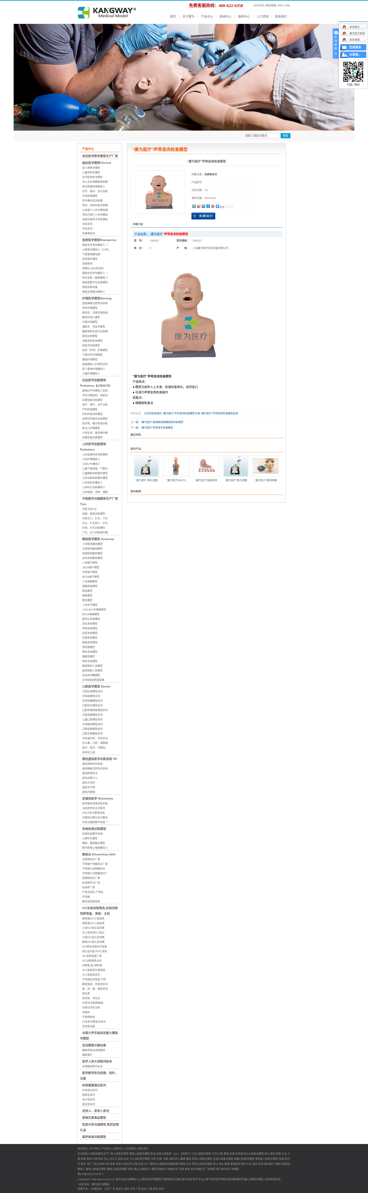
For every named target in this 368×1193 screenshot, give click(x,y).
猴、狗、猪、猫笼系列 (95, 988)
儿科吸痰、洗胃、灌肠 (95, 492)
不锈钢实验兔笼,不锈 (94, 979)
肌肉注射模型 (90, 336)
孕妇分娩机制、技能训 (95, 395)
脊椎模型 (87, 595)
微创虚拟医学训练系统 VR (99, 759)
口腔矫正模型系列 (92, 705)
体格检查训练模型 (94, 828)
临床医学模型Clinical (96, 162)
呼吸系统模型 (90, 628)
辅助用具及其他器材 (93, 1050)
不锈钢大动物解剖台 (93, 868)
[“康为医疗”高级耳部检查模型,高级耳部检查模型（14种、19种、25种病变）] (206, 466)
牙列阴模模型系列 (92, 700)
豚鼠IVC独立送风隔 (93, 942)
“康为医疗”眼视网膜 (266, 480)
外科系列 (87, 228)
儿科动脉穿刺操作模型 (95, 478)
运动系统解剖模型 (92, 558)
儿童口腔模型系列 (92, 719)
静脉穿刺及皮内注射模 (95, 331)
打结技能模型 (90, 196)
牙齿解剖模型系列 (92, 724)
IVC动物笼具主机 (92, 960)
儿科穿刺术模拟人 (92, 482)
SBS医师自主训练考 (93, 808)
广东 (112, 1188)
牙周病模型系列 (91, 696)
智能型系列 (88, 1095)
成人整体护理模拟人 (93, 368)
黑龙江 (120, 1188)
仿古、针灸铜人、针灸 (95, 523)
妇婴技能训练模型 (92, 400)
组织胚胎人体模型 (92, 670)
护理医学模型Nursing (97, 298)
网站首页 (83, 1148)
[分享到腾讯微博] (203, 206)
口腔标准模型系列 (92, 691)
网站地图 (271, 5)
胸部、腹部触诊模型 (93, 843)
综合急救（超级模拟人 (95, 277)
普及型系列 (88, 1104)
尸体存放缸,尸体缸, (93, 892)
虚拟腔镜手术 (90, 773)
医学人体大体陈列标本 (97, 1061)
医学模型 (145, 1158)
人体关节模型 (90, 605)
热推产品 (83, 1188)
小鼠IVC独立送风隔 (93, 927)
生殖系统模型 (90, 637)
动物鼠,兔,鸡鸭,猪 (92, 965)
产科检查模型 (90, 409)
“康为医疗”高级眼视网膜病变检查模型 (162, 422)
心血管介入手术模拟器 (95, 210)
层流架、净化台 (91, 998)
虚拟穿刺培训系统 (92, 763)
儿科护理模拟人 (91, 459)
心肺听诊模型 (90, 838)
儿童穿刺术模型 (91, 172)
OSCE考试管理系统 (93, 812)
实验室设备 (88, 1026)
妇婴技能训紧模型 (92, 437)
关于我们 (95, 1148)
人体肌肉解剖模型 (92, 544)
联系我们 (281, 16)
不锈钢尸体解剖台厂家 (95, 864)
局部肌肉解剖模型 (92, 553)
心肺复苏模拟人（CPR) (95, 249)
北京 (144, 1188)
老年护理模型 (90, 308)
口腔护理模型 (90, 322)
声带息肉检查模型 (159, 376)
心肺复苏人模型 (148, 1169)
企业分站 (259, 5)
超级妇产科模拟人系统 (95, 390)
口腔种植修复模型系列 (95, 710)
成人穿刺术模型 (91, 167)
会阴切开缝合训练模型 (95, 418)
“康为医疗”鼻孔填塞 (146, 480)
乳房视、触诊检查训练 (95, 423)
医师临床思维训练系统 (95, 803)
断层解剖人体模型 (92, 665)
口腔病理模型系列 (92, 714)
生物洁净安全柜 (91, 1007)
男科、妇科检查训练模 (95, 205)
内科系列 (87, 224)
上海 (149, 1188)
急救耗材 (87, 263)
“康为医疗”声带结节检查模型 (157, 427)
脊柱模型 (87, 600)
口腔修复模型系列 (92, 729)
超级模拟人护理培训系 (95, 364)
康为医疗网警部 (100, 1184)
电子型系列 (88, 1099)
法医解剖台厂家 (91, 859)
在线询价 (203, 216)
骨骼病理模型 (90, 586)
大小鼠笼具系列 (91, 974)
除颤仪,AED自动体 (93, 268)
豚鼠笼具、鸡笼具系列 (95, 984)
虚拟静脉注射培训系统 (95, 303)
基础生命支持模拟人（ (95, 273)
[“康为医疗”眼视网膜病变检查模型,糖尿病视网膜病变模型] (266, 466)
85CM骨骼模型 (90, 614)
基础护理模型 (90, 359)
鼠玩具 (86, 993)
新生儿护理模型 (91, 428)
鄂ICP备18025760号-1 (91, 1174)
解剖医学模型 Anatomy (98, 539)
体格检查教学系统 (92, 833)
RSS (280, 5)
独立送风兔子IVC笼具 (94, 951)
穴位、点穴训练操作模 (95, 532)
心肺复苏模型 (142, 1153)
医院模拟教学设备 (237, 1179)
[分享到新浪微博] (198, 206)
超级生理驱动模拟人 (93, 291)
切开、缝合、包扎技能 (95, 191)
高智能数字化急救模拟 (95, 282)
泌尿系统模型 (90, 633)
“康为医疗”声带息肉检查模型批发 (219, 413)
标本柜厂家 (88, 887)
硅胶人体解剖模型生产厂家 (98, 1153)
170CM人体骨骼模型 (94, 609)
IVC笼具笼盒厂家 (92, 956)
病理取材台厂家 (91, 878)
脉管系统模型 (90, 642)
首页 (173, 16)
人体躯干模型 (90, 562)
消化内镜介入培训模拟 (95, 214)
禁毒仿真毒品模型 (94, 1117)
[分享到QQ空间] (193, 206)
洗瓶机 (86, 1012)
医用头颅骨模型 (91, 619)
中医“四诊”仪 (89, 509)
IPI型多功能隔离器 (92, 1002)
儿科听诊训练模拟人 (93, 487)
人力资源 (263, 16)
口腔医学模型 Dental (96, 686)
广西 (138, 1188)
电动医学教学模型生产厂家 (100, 156)
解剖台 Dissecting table (99, 854)
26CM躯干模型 (90, 567)
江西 (132, 1188)
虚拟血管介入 (90, 778)
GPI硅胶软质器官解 (93, 680)
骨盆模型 (87, 590)
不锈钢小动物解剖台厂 (95, 873)
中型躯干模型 (90, 572)
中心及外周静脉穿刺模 (95, 181)
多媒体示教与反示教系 (95, 817)
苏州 (161, 1188)
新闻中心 (225, 16)
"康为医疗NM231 (176, 480)
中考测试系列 (90, 1090)
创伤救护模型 (90, 259)
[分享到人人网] (208, 206)
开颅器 (86, 896)
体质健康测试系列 (94, 1085)
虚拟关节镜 (88, 787)
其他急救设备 (90, 287)
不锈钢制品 (88, 1017)
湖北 (126, 1188)
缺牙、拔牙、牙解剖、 (95, 747)
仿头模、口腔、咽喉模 (95, 743)
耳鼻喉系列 (88, 233)
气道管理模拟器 (91, 254)
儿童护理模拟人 (91, 373)
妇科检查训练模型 (92, 414)
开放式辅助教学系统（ (95, 822)
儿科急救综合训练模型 (95, 454)
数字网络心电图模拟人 (95, 847)
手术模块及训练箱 (92, 200)
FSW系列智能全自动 (94, 1021)
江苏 (106, 1188)
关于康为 (188, 16)
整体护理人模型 (91, 317)
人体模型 (234, 1169)
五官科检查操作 (152, 413)
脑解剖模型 (88, 656)
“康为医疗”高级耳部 (206, 480)
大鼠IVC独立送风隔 (93, 937)
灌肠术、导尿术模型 (93, 326)
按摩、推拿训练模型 (93, 513)
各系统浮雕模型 (91, 675)
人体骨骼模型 (90, 581)
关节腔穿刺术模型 (92, 177)
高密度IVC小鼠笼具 (93, 918)
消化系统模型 (90, 623)
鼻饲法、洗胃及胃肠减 (95, 312)
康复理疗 (87, 1054)
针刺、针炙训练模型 (93, 527)
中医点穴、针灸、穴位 (95, 518)
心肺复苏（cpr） (170, 1153)
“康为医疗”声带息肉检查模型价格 (181, 413)
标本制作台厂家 (91, 882)
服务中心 (244, 16)
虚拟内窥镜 (88, 792)
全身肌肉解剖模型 (92, 548)
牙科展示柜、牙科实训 (95, 738)
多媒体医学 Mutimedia (97, 798)
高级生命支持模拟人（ (95, 244)
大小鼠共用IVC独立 (93, 932)
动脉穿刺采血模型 (92, 340)
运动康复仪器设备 (94, 1045)
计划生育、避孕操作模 (95, 432)
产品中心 (207, 16)
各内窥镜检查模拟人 (93, 186)
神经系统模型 (90, 651)
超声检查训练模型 (94, 1136)
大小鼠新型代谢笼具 (93, 970)
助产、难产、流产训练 (95, 404)
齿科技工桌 (88, 752)
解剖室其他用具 (91, 901)
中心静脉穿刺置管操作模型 (170, 1164)
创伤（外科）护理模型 (95, 350)
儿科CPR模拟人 (91, 464)
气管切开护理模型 (92, 354)
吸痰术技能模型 (91, 345)
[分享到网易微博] (212, 206)
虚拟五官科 (88, 782)
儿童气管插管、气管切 (95, 468)
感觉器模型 (88, 647)
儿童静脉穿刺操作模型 (95, 473)
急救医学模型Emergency (99, 240)
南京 (155, 1188)
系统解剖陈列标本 (92, 1066)
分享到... (355, 54)
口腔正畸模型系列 (92, 733)
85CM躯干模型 (90, 576)
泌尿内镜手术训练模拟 (95, 219)
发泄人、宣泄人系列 (95, 1110)
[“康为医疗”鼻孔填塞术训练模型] (146, 466)
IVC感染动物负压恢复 (94, 946)
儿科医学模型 (204, 1164)
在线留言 (131, 1148)
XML (287, 5)
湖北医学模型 (218, 1179)
